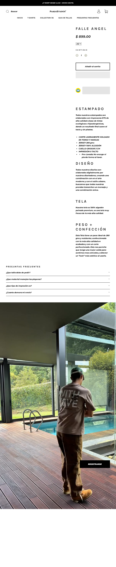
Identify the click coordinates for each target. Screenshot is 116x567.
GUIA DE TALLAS (65, 18)
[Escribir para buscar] (79, 44)
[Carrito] (106, 11)
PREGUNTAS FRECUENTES (88, 18)
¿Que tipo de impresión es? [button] (19, 286)
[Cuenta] (98, 11)
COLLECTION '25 (47, 18)
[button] (93, 75)
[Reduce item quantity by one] (77, 55)
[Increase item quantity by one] (85, 55)
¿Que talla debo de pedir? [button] (18, 272)
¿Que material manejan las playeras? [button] (24, 279)
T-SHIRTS (31, 18)
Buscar (14, 11)
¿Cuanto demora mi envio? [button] (19, 292)
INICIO (20, 18)
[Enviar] (9, 11)
